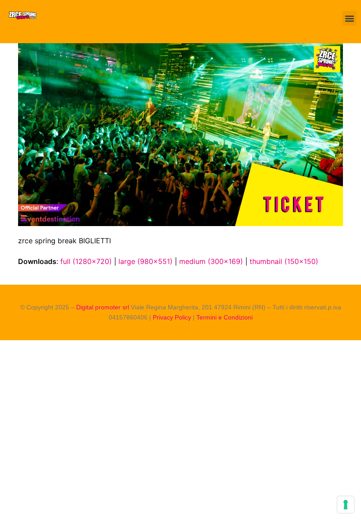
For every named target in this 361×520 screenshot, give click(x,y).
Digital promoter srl (103, 307)
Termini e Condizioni (224, 317)
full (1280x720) (86, 261)
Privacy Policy (172, 317)
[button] (349, 18)
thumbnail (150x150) (284, 261)
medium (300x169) (211, 261)
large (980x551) (145, 261)
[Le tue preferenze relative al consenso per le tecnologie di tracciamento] (345, 504)
